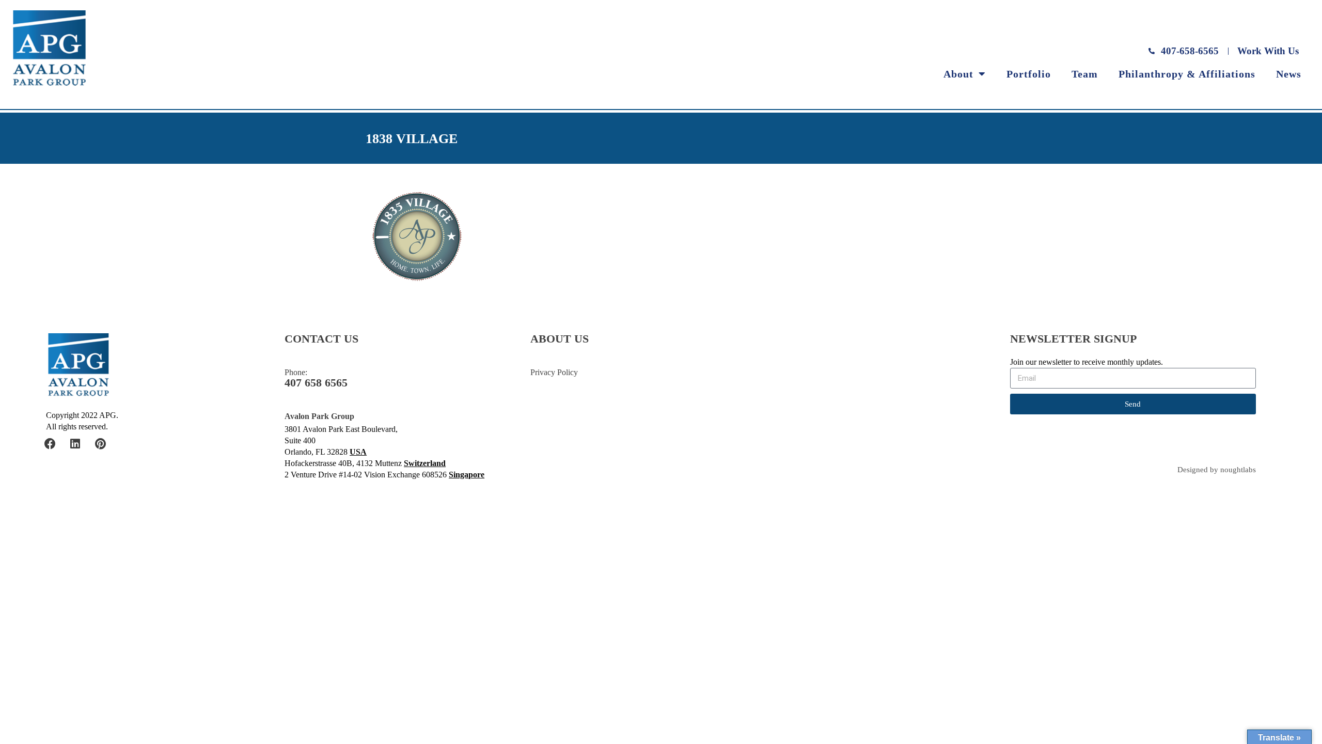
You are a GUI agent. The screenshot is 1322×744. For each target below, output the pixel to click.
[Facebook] (50, 443)
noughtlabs (1238, 470)
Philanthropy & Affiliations (1187, 74)
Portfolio (1028, 74)
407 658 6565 (316, 383)
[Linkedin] (75, 443)
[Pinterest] (100, 443)
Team (1085, 74)
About (958, 74)
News (1288, 74)
